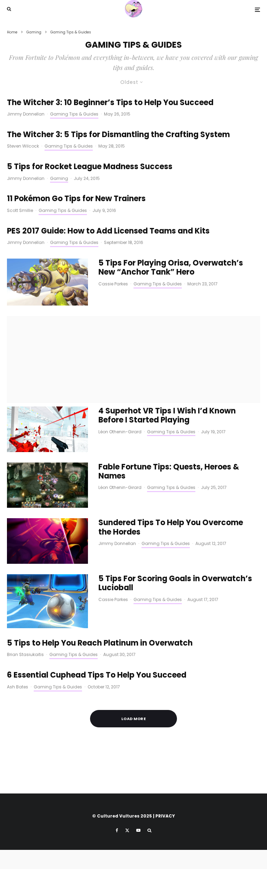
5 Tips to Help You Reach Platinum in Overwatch (100, 643)
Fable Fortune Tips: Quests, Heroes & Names (168, 472)
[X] (127, 830)
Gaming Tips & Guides (74, 114)
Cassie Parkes (113, 284)
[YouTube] (138, 830)
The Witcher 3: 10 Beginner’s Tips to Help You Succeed (110, 102)
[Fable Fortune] (47, 485)
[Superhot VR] (47, 429)
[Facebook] (117, 830)
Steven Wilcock (23, 146)
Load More (133, 718)
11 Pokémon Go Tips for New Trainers (76, 198)
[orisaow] (47, 282)
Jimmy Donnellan (25, 114)
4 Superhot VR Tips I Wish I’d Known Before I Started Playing (167, 415)
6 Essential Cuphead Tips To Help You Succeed (96, 675)
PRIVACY (165, 816)
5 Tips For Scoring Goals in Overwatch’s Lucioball (175, 583)
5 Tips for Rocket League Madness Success (89, 166)
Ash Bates (17, 687)
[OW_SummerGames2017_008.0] (47, 601)
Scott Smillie (20, 210)
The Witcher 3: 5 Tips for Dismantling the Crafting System (118, 134)
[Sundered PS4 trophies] (47, 541)
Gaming (59, 178)
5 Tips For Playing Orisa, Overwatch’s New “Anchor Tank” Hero (170, 268)
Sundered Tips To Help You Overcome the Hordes (170, 527)
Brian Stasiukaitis (25, 654)
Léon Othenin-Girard (119, 432)
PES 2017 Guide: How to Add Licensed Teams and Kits (108, 231)
